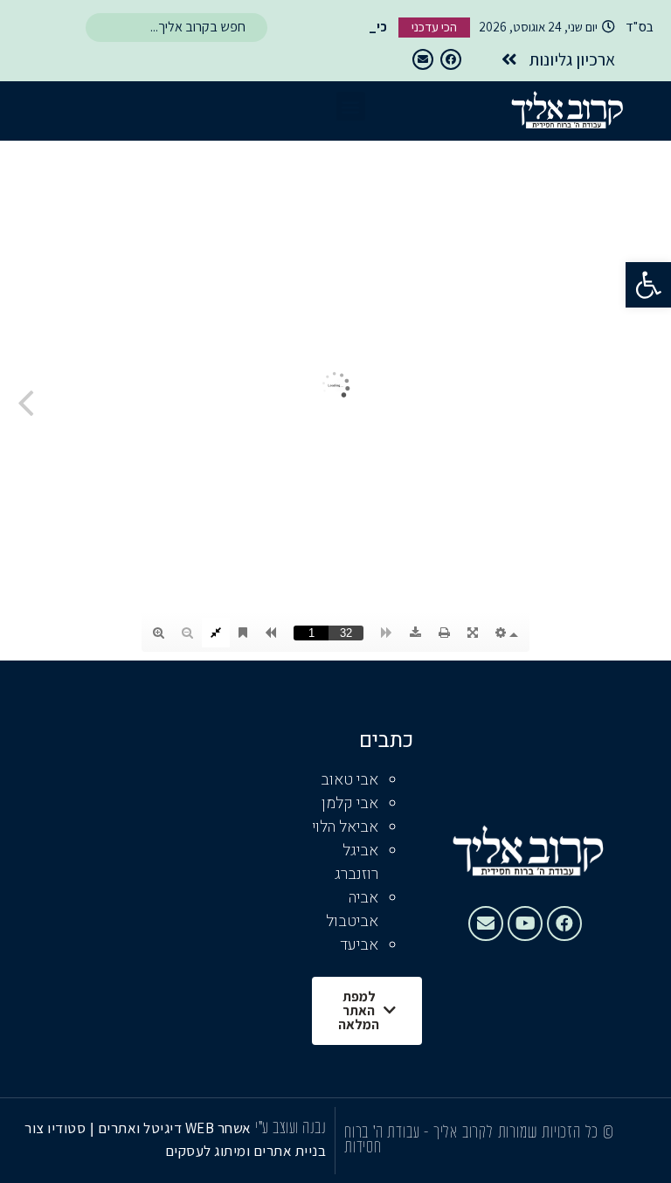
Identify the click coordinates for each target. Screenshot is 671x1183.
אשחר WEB (218, 1128)
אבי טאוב (349, 780)
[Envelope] (422, 59)
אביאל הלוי (345, 827)
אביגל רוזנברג (356, 862)
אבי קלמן (350, 803)
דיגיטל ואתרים (141, 1128)
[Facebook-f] (450, 59)
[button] (648, 285)
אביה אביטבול (352, 909)
